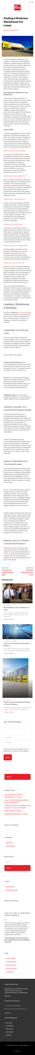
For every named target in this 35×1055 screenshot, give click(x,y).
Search (8, 777)
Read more (7, 996)
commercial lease (25, 312)
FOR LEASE (10, 958)
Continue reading (9, 619)
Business (7, 641)
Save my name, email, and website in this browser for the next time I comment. (16, 750)
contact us (7, 554)
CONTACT (10, 972)
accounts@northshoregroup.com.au (16, 1009)
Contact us (7, 1013)
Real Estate (10, 30)
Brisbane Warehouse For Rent (16, 814)
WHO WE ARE (11, 969)
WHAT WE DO (11, 965)
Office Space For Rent (12, 811)
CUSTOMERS (11, 962)
